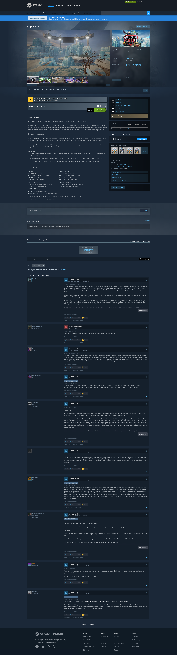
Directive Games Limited (133, 64)
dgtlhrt (34, 591)
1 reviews (34, 377)
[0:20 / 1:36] (68, 53)
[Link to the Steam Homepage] (34, 7)
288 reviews (35, 517)
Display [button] (88, 259)
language (145, 2)
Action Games (38, 24)
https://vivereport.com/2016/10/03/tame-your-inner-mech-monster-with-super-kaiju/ (105, 601)
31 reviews (35, 450)
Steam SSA (86, 640)
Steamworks (86, 643)
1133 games (35, 404)
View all (147, 220)
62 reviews (35, 565)
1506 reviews (35, 328)
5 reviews (34, 350)
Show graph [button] (143, 259)
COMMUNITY (60, 5)
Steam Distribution (88, 646)
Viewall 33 (144, 150)
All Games (30, 24)
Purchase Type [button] (44, 259)
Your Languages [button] (37, 265)
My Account (135, 646)
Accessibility (118, 640)
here (59, 226)
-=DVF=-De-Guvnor (38, 513)
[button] (30, 13)
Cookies (116, 646)
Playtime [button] (78, 259)
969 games (35, 515)
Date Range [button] (68, 259)
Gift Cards (86, 650)
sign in (138, 2)
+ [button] (120, 80)
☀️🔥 (34, 563)
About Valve (104, 636)
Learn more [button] (142, 139)
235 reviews (35, 406)
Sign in (31, 89)
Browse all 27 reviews (88, 624)
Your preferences (145, 241)
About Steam (87, 636)
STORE (51, 5)
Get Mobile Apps (137, 640)
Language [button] (57, 259)
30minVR (35, 402)
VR (118, 80)
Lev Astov (35, 279)
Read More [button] (143, 310)
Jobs (101, 640)
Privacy (116, 636)
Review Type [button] (32, 259)
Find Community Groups (119, 180)
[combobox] (124, 13)
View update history (117, 172)
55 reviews (35, 479)
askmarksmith (36, 375)
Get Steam (135, 636)
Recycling (103, 646)
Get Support (135, 643)
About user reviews (133, 241)
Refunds (116, 650)
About (69, 5)
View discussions (117, 177)
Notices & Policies (119, 643)
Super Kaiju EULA (117, 117)
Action (113, 80)
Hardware (103, 643)
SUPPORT (77, 5)
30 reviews (35, 281)
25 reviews (35, 593)
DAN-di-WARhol (37, 326)
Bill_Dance (35, 478)
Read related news (117, 175)
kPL (33, 348)
